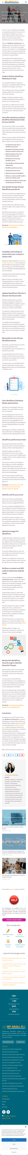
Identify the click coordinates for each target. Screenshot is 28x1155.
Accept (14, 1139)
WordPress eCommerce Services (10, 1073)
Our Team (4, 1107)
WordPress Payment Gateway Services (12, 1065)
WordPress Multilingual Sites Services (12, 1083)
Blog (3, 1104)
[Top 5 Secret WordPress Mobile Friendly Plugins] (14, 810)
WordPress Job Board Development (11, 1076)
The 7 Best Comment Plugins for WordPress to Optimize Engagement (13, 984)
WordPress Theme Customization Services (13, 1054)
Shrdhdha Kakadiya (19, 26)
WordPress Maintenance (10, 28)
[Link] (10, 2)
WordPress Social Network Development (13, 1086)
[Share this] (9, 755)
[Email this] (4, 755)
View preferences (14, 1148)
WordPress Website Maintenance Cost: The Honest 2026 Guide (13, 959)
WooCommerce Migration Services (11, 1062)
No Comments (7, 30)
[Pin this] (22, 755)
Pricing (4, 1101)
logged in (11, 889)
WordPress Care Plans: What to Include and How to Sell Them (13, 978)
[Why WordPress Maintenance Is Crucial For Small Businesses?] (14, 859)
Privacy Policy (14, 1152)
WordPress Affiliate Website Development (13, 1091)
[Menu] (26, 2)
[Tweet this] (13, 755)
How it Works (5, 1099)
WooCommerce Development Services (12, 1057)
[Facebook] (4, 1112)
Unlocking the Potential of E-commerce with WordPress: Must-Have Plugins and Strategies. (14, 966)
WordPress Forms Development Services (13, 1060)
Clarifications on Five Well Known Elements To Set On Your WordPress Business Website (12, 487)
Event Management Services (9, 1068)
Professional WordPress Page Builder (12, 1049)
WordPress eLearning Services (10, 1052)
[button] (25, 1127)
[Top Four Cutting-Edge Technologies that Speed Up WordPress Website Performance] (14, 834)
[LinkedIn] (8, 1112)
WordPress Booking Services (9, 1088)
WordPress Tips (19, 28)
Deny (14, 1144)
